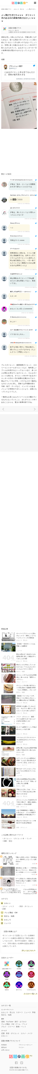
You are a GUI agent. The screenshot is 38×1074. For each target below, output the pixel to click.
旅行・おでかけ (20, 1022)
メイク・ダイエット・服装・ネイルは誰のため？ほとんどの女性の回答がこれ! (26, 719)
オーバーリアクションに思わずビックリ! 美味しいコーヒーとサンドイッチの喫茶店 (26, 635)
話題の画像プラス (15, 28)
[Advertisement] (19, 151)
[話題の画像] (18, 3)
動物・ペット (21, 1027)
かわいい (7, 903)
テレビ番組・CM (10, 913)
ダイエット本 (19, 838)
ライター (21, 1047)
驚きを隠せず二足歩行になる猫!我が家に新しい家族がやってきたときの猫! (26, 656)
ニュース (19, 650)
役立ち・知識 (20, 671)
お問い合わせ (5, 1050)
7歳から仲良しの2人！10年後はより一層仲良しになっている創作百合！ (26, 859)
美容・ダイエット (21, 806)
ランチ (29, 838)
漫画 (3, 1022)
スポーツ (19, 1012)
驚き (10, 841)
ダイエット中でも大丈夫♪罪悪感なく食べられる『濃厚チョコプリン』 (26, 677)
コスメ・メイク (8, 906)
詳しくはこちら (28, 950)
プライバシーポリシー (25, 1045)
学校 (33, 1012)
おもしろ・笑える (21, 640)
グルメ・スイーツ (21, 682)
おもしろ (7, 920)
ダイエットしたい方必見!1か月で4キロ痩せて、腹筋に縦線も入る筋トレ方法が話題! (26, 802)
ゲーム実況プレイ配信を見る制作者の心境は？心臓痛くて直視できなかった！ (26, 881)
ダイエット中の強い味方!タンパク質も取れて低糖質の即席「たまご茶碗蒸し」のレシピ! (26, 688)
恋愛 (17, 864)
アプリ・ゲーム (20, 885)
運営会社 (4, 1047)
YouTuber (9, 1022)
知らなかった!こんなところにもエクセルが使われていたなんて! (26, 771)
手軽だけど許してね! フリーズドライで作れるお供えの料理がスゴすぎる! (26, 792)
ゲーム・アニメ (21, 1024)
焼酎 (5, 841)
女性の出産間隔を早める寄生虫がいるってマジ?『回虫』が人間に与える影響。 (26, 781)
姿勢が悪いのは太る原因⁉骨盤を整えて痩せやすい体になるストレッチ (26, 750)
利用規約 (4, 1045)
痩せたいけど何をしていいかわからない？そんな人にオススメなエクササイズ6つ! (26, 667)
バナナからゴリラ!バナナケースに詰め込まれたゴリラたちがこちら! (26, 740)
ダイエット (7, 838)
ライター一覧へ (30, 994)
